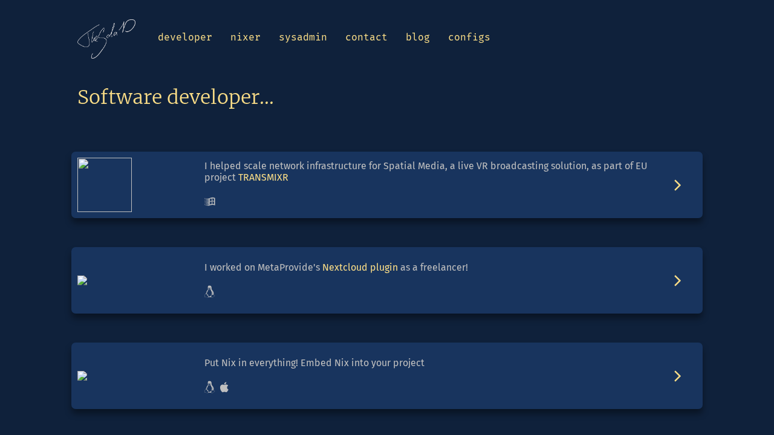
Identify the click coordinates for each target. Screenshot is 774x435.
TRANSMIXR (263, 177)
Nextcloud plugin (360, 267)
